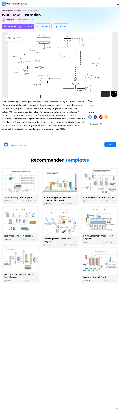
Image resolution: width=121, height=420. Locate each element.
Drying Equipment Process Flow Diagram (98, 237)
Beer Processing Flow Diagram (18, 236)
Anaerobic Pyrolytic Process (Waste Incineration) (57, 199)
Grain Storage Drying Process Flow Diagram (18, 276)
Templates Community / (12, 11)
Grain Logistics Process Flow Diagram (57, 240)
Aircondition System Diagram (18, 197)
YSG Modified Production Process (99, 197)
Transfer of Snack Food (94, 277)
